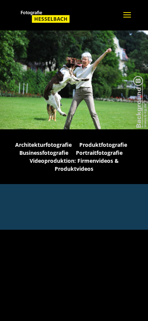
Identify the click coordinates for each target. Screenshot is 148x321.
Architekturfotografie (43, 144)
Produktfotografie (103, 144)
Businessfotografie (43, 152)
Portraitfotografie (99, 152)
